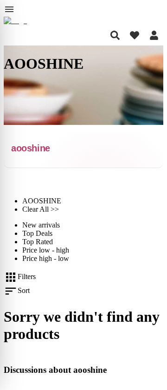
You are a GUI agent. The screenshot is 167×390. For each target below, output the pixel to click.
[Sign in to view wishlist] (134, 35)
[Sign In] (154, 35)
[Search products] (115, 35)
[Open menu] (9, 9)
